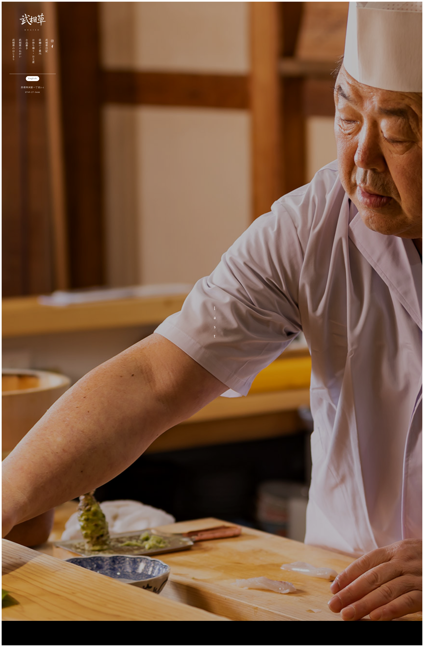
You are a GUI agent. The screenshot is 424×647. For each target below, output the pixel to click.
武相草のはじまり (13, 50)
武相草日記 (46, 45)
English (32, 78)
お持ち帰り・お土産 (33, 51)
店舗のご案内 (39, 47)
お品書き (26, 44)
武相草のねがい (20, 48)
